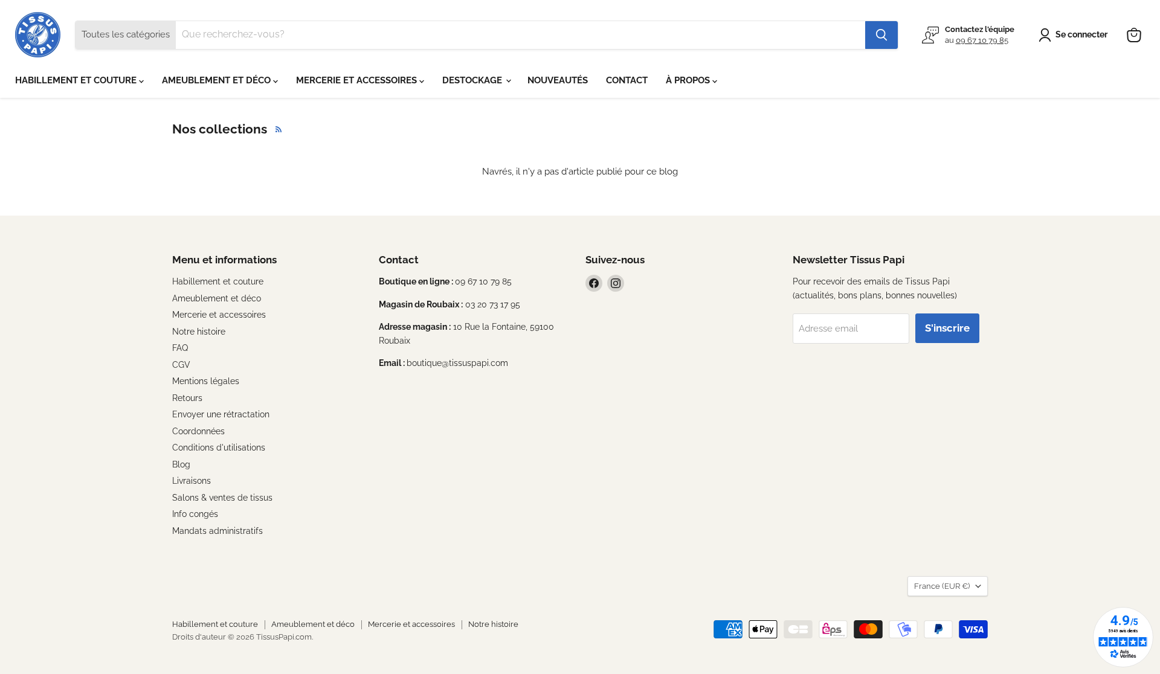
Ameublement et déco (216, 298)
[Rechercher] (881, 35)
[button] (1075, 35)
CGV (181, 365)
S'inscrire (947, 328)
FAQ (180, 348)
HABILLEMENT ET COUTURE (77, 80)
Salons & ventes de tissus (222, 497)
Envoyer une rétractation (220, 414)
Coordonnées (198, 431)
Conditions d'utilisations (218, 447)
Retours (187, 398)
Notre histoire (198, 331)
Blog (181, 464)
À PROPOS (689, 80)
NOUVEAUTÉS (557, 80)
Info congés (195, 514)
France (942, 586)
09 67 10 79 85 (982, 40)
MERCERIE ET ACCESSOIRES (357, 80)
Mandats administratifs (217, 531)
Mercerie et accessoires (219, 314)
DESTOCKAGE (473, 80)
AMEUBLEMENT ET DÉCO (217, 80)
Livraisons (191, 481)
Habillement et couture (217, 281)
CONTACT (627, 80)
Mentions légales (205, 381)
